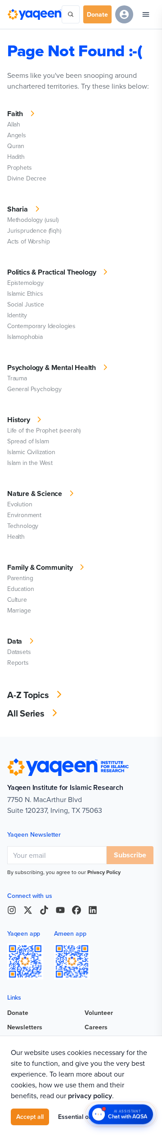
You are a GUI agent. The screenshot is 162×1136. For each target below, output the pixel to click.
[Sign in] (124, 14)
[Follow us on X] (27, 910)
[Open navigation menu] (146, 14)
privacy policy (90, 1096)
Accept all (30, 1116)
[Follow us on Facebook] (76, 910)
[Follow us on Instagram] (11, 910)
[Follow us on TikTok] (44, 910)
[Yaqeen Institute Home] (34, 14)
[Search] (71, 14)
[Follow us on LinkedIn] (92, 910)
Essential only (77, 1116)
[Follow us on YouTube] (60, 910)
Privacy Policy (104, 872)
